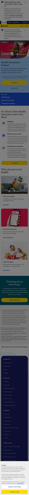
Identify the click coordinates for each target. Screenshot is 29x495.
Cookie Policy (20, 483)
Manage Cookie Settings (14, 487)
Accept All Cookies (14, 492)
